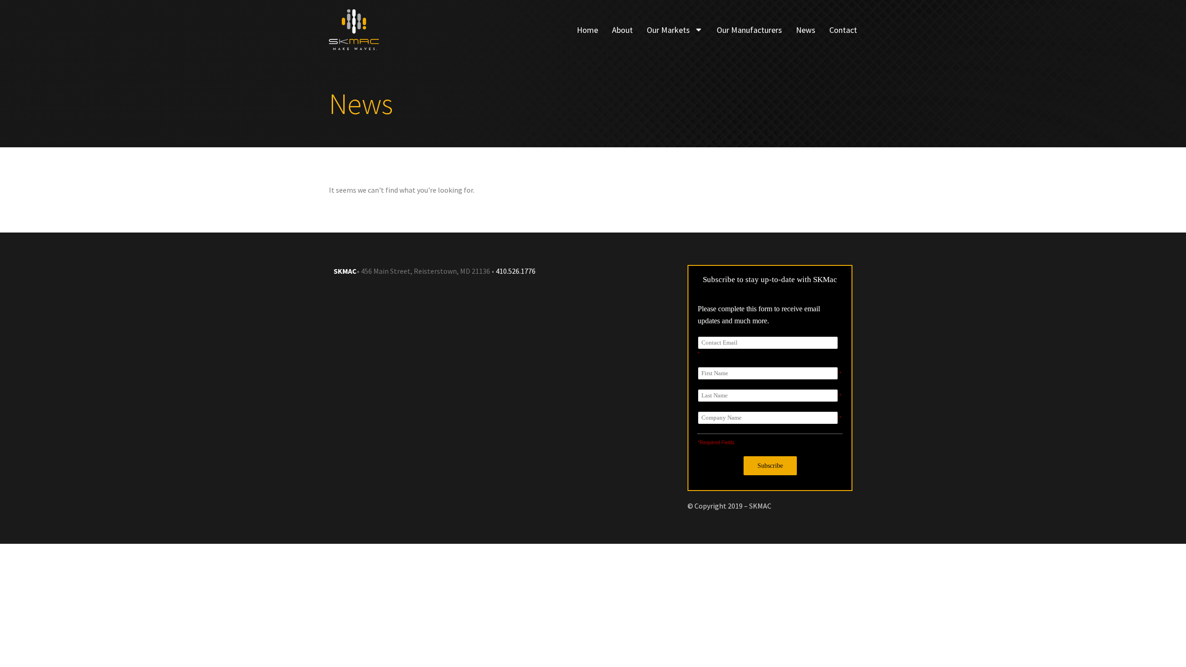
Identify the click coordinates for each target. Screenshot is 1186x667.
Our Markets (668, 30)
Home (587, 30)
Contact (843, 30)
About (622, 30)
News (805, 30)
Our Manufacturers (749, 30)
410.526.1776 (515, 271)
